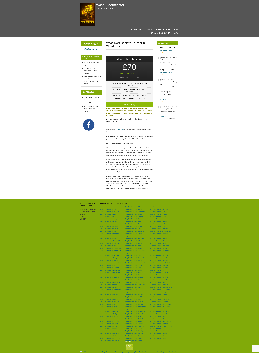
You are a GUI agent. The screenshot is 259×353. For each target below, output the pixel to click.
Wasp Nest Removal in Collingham (109, 255)
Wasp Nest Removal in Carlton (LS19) (110, 250)
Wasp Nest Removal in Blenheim (159, 241)
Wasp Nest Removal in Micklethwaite (135, 297)
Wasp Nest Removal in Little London (160, 289)
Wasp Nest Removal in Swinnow (159, 323)
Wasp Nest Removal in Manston (109, 294)
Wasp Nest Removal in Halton (158, 270)
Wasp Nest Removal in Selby (133, 221)
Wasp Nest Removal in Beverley (158, 206)
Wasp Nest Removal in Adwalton (159, 228)
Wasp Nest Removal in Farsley (133, 265)
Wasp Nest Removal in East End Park (110, 262)
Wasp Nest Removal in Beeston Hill (110, 241)
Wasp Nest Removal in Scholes (133, 316)
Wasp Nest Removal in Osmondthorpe (160, 304)
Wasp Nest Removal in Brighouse (159, 209)
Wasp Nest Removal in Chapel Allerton (135, 250)
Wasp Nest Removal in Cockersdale (160, 253)
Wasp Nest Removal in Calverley (134, 248)
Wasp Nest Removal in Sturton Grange (160, 321)
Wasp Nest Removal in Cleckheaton (135, 211)
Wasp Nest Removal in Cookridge (159, 255)
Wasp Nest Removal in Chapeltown (159, 250)
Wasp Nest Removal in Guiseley (134, 270)
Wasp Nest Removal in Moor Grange (110, 301)
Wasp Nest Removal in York (157, 226)
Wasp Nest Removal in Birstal (108, 209)
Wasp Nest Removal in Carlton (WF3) (160, 248)
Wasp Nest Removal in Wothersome (160, 338)
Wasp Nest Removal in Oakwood (134, 304)
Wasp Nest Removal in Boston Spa (109, 243)
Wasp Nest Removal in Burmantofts (159, 245)
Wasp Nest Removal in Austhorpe (109, 236)
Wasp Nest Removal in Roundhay (159, 314)
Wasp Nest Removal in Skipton (133, 223)
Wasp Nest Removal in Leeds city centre (161, 287)
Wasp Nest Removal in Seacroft (109, 318)
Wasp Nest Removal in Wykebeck (109, 340)
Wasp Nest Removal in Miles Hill (134, 299)
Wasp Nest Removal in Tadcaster (159, 223)
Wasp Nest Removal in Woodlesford (110, 338)
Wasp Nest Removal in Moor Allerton (160, 299)
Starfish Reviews (174, 121)
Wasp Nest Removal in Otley (133, 219)
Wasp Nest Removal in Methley (158, 294)
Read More (163, 116)
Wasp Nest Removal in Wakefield (109, 226)
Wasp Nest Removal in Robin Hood (159, 311)
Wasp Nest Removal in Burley (133, 245)
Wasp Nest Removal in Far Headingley (160, 262)
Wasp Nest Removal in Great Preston (110, 270)
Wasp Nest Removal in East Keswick (135, 262)
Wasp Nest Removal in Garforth (108, 214)
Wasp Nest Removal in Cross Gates (159, 258)
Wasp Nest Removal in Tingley (108, 328)
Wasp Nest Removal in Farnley (108, 265)
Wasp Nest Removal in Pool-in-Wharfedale (161, 306)
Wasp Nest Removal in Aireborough (135, 231)
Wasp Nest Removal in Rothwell (134, 314)
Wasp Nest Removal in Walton (108, 331)
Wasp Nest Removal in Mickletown (159, 297)
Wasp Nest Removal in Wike (133, 335)
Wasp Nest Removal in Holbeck (158, 275)
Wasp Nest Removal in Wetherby (134, 226)
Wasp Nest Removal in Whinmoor (159, 333)
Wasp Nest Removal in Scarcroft (109, 316)
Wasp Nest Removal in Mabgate (158, 292)
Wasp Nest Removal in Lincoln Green (110, 289)
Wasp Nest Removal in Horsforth (159, 277)
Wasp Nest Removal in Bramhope (134, 243)
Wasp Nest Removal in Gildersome (109, 267)
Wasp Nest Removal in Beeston (158, 238)
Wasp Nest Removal (90, 49)
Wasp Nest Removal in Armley (133, 233)
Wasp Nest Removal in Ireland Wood (110, 282)
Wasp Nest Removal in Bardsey (133, 236)
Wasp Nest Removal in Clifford (133, 253)
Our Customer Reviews (163, 29)
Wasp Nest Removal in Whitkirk (108, 335)
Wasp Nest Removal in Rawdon (109, 311)
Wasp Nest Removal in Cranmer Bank (135, 258)
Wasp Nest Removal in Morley (108, 219)
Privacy (175, 29)
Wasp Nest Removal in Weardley (134, 331)
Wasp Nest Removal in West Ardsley (110, 333)
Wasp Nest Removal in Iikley (108, 216)
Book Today (129, 104)
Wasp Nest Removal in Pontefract (159, 219)
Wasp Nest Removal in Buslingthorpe (110, 248)
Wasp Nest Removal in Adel (132, 228)
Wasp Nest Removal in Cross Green (110, 260)
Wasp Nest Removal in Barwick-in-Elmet (161, 236)
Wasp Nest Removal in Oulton (108, 306)
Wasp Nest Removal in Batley (133, 206)
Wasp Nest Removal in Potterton (134, 309)
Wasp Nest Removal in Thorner (108, 326)
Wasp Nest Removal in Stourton (133, 321)
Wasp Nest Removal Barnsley (108, 206)
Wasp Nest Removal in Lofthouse (109, 292)
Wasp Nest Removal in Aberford (109, 228)
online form (120, 129)
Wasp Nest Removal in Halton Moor (110, 272)
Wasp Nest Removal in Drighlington (135, 260)
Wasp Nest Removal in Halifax (133, 214)
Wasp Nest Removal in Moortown (159, 301)
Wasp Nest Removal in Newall (108, 304)
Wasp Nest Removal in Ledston (133, 287)
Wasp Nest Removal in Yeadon (133, 340)
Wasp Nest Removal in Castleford (109, 211)
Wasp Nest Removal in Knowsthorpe (135, 284)
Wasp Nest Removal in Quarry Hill (159, 309)
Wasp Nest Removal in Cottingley (109, 258)
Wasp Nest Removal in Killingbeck (134, 282)
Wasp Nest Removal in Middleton (109, 299)
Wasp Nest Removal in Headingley (134, 275)
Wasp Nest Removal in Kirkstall (108, 284)
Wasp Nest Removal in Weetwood (159, 331)
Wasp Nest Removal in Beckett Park (135, 238)
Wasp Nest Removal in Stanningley (110, 321)
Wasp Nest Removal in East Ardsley (159, 260)
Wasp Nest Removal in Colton (133, 255)
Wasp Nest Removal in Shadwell (134, 318)
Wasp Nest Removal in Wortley (133, 338)
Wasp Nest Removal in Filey (157, 211)
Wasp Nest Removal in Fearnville (159, 265)
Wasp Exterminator (110, 5)
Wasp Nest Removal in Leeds (158, 216)
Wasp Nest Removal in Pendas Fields (135, 306)
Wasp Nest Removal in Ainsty (108, 231)
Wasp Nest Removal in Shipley (108, 223)
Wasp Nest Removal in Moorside (134, 301)
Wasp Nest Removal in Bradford (134, 209)
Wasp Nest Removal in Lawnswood (159, 284)
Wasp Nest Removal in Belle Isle (134, 241)
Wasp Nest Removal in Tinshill (133, 328)
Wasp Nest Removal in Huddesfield (159, 214)
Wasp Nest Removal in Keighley (134, 216)
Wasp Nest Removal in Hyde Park (159, 279)
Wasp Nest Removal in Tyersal (158, 328)
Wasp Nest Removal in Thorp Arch (134, 326)
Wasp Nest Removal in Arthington (159, 233)
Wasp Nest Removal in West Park (134, 333)
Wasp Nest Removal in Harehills (134, 272)
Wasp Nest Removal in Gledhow (159, 267)
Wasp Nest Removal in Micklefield (109, 297)
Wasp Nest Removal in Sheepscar (159, 318)
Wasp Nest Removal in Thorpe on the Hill (161, 326)
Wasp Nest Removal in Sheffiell (158, 221)
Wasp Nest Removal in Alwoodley (109, 233)
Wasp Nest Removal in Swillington (134, 323)
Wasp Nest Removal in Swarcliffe (109, 323)
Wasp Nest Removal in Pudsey (108, 221)
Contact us (149, 29)
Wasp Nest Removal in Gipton (133, 267)
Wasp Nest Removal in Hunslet (133, 279)
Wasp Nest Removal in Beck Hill (109, 238)
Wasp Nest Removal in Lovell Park (134, 292)
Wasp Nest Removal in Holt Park (134, 277)
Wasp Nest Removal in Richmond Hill (135, 311)
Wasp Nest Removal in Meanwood (134, 294)
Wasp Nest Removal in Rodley (108, 314)
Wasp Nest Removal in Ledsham (109, 287)
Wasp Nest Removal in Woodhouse (159, 335)
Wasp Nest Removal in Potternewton (110, 309)
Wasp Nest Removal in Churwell (109, 253)
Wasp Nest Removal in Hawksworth (110, 275)
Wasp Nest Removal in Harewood (159, 272)
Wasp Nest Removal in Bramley (158, 243)
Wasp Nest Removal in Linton (133, 289)
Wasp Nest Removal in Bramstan (109, 245)
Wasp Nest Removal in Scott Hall (159, 316)
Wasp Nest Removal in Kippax (158, 282)
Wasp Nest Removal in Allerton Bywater (160, 231)
